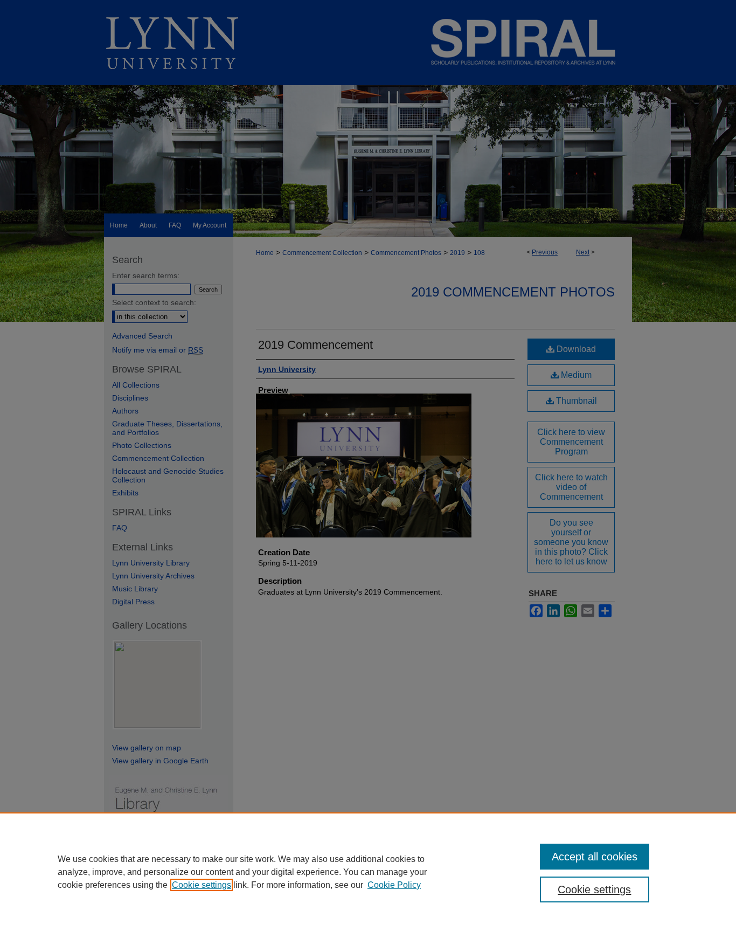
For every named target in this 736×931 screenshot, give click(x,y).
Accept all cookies (594, 857)
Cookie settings (201, 884)
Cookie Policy (394, 884)
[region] (368, 871)
